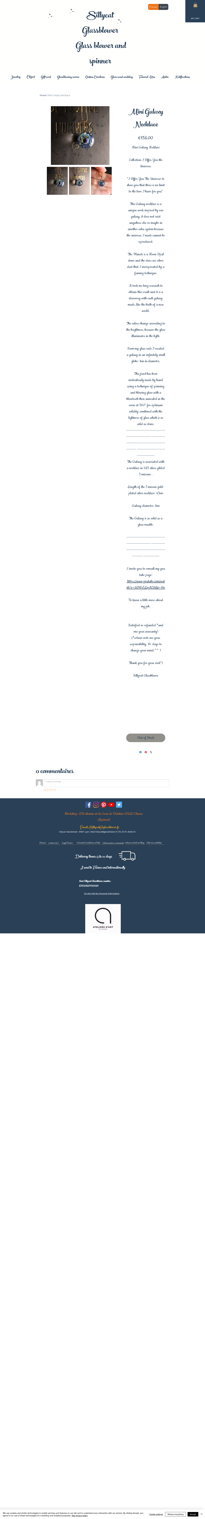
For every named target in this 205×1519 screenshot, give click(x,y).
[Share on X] (151, 752)
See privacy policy (80, 1515)
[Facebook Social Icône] (88, 805)
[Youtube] (111, 805)
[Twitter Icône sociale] (119, 805)
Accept (193, 1514)
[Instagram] (96, 805)
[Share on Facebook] (140, 752)
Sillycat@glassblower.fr (104, 827)
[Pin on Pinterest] (145, 752)
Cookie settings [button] (156, 1514)
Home (43, 95)
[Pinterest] (104, 805)
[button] (195, 4)
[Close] (201, 1514)
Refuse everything (175, 1514)
